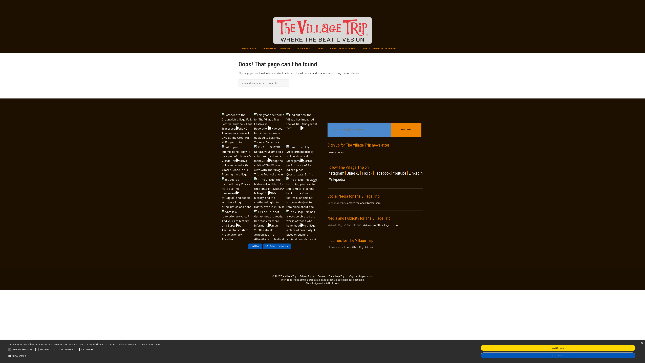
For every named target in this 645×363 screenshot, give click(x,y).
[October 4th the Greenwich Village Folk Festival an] (237, 128)
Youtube (399, 172)
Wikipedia (337, 179)
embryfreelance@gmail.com (363, 202)
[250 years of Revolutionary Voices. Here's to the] (237, 192)
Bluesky (353, 172)
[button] (22, 349)
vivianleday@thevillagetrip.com (381, 225)
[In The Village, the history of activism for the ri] (269, 192)
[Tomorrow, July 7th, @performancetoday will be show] (301, 160)
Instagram (336, 172)
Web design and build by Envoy (322, 283)
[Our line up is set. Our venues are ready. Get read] (269, 225)
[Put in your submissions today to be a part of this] (237, 160)
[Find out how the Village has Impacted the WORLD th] (301, 128)
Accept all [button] (558, 348)
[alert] (322, 351)
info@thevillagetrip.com (361, 247)
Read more (154, 344)
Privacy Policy (336, 151)
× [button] (642, 343)
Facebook (383, 172)
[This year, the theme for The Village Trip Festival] (269, 128)
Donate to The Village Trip (331, 276)
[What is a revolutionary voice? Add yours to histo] (237, 225)
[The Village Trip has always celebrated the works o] (301, 225)
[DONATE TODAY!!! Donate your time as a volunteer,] (269, 160)
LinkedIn (416, 172)
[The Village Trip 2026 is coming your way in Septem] (301, 192)
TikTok (367, 172)
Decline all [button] (558, 355)
